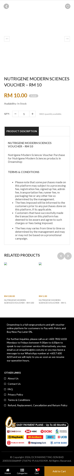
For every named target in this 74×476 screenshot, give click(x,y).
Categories (22, 473)
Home (8, 473)
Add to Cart (59, 471)
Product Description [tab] (21, 131)
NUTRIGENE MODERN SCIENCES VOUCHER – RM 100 (19, 301)
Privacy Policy (15, 394)
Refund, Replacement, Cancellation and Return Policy (37, 405)
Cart (37, 471)
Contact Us (14, 383)
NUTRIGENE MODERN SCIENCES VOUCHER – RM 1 (52, 301)
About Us (13, 378)
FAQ (10, 389)
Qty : (7, 113)
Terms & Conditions (19, 399)
